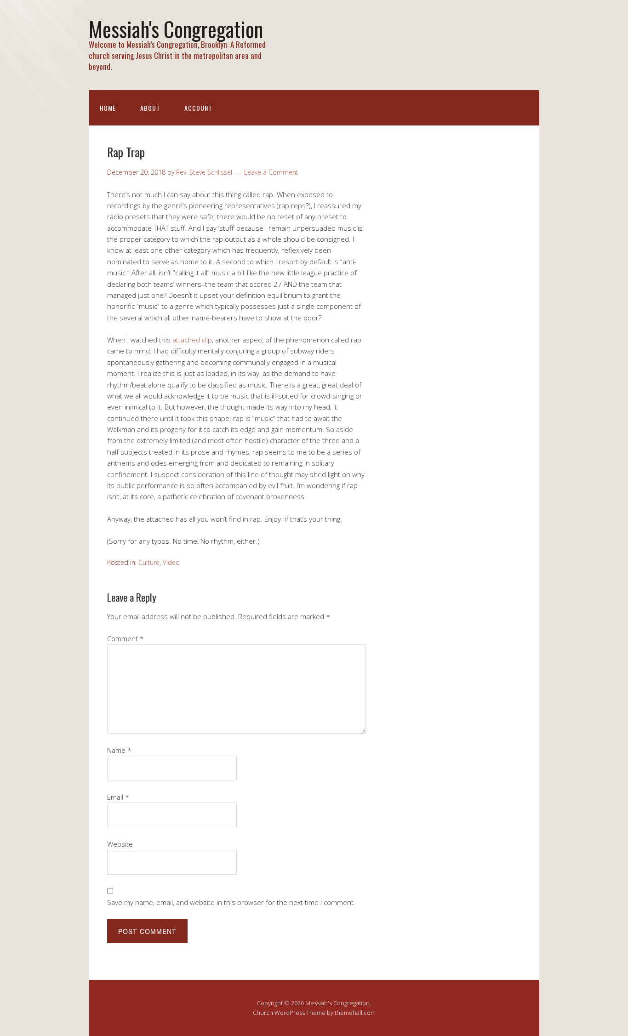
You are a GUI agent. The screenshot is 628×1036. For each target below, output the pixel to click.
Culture (149, 562)
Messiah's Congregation (176, 28)
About (150, 108)
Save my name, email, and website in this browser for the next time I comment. (231, 902)
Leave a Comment (271, 172)
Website (120, 843)
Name (119, 750)
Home (108, 108)
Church (263, 1012)
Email (118, 797)
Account (198, 108)
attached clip (192, 339)
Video (171, 562)
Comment (125, 638)
